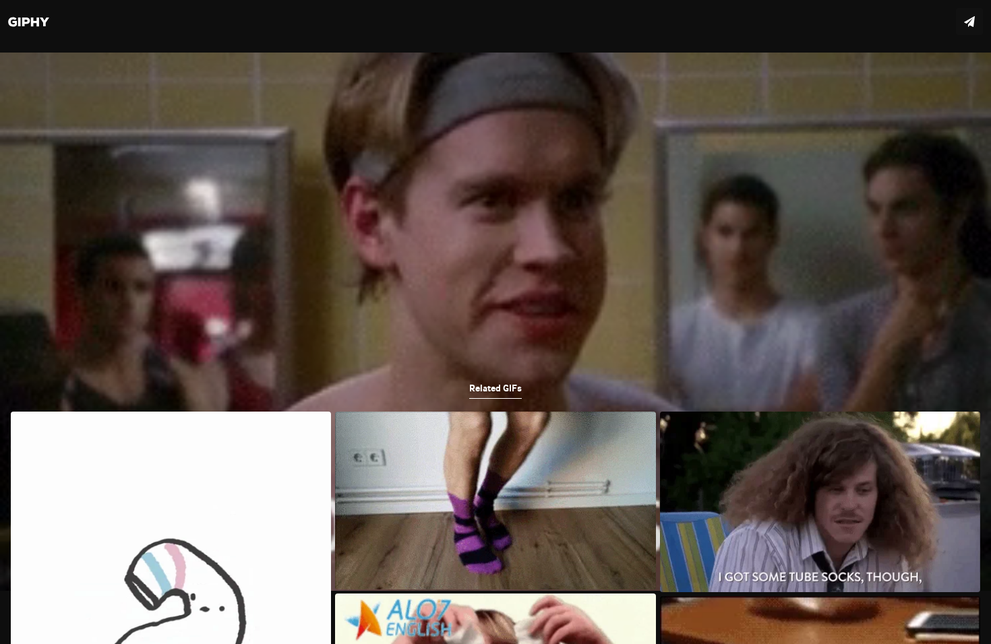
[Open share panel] (969, 21)
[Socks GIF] (495, 322)
